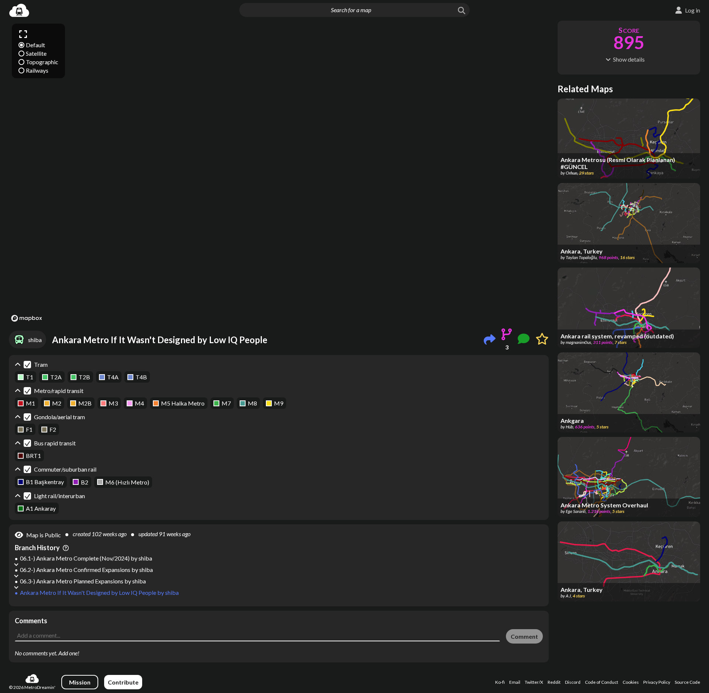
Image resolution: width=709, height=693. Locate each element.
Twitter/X (534, 682)
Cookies (631, 682)
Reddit (554, 682)
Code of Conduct (601, 682)
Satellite (36, 53)
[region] (279, 172)
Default (35, 44)
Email (514, 682)
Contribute (123, 682)
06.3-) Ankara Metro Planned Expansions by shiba (83, 581)
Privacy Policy (656, 682)
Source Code (687, 682)
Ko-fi (500, 682)
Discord (572, 682)
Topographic (42, 61)
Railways (37, 70)
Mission (79, 682)
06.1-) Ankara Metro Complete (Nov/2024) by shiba (86, 558)
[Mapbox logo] (26, 318)
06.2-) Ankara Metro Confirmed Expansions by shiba (86, 569)
